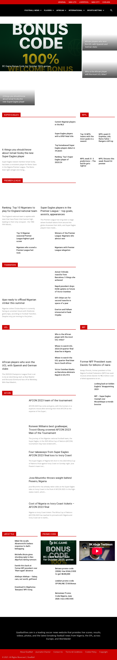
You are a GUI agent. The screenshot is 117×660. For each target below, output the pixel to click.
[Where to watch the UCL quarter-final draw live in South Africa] (47, 361)
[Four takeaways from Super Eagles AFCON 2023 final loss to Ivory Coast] (14, 461)
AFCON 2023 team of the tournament (50, 400)
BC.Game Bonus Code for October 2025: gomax (58, 558)
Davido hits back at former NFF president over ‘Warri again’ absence (26, 568)
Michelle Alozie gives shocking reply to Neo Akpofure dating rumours (25, 557)
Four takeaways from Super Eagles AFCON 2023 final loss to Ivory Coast (50, 453)
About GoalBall (26, 652)
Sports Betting (94, 10)
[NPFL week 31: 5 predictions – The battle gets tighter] (88, 151)
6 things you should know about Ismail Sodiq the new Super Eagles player (18, 153)
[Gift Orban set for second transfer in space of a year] (47, 301)
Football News (32, 10)
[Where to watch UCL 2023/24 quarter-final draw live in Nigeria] (47, 349)
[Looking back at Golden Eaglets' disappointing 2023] (86, 387)
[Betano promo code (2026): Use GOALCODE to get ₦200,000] (47, 572)
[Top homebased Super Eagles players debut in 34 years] (47, 149)
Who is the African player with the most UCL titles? (64, 337)
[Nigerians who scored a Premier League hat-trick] (8, 251)
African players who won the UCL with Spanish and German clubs (19, 365)
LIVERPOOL (84, 2)
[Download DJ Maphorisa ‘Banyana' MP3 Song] (7, 590)
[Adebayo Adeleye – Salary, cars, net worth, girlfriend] (7, 579)
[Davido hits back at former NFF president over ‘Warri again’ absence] (7, 568)
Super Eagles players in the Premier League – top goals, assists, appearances (57, 211)
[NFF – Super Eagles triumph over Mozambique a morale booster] (86, 400)
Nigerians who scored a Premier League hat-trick (26, 250)
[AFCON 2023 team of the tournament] (14, 409)
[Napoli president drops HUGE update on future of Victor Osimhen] (47, 289)
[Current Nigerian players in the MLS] (47, 125)
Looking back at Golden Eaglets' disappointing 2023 (104, 386)
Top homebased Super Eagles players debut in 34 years (65, 148)
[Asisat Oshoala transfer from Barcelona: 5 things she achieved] (47, 275)
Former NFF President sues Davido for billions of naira (95, 363)
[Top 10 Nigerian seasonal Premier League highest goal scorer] (8, 236)
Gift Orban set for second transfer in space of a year (63, 300)
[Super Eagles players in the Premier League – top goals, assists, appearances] (58, 196)
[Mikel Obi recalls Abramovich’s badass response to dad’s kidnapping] (7, 544)
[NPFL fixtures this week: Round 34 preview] (107, 151)
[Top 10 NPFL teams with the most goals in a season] (88, 127)
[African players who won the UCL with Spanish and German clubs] (99, 37)
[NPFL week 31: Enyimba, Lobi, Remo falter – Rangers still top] (107, 127)
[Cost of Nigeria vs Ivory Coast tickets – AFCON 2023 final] (14, 513)
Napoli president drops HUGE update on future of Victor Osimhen (65, 289)
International (75, 10)
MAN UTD (72, 2)
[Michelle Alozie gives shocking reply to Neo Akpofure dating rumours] (7, 557)
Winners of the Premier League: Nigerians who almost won (65, 236)
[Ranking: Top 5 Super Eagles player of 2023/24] (47, 160)
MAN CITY (95, 2)
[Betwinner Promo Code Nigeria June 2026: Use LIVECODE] (47, 597)
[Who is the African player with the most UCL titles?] (99, 64)
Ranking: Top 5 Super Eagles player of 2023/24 (64, 159)
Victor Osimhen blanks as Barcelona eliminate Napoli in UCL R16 (65, 372)
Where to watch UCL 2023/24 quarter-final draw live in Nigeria (64, 349)
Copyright (103, 652)
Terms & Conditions (74, 652)
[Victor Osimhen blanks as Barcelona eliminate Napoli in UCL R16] (47, 373)
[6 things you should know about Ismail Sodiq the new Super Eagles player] (17, 92)
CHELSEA (106, 2)
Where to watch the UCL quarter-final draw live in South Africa (64, 360)
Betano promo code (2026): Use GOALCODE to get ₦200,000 (65, 571)
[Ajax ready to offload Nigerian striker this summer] (19, 284)
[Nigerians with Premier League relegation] (47, 251)
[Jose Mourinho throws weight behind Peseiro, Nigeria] (14, 487)
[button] (111, 10)
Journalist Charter (43, 652)
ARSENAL (62, 2)
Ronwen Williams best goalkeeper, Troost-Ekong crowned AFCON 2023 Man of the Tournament (50, 429)
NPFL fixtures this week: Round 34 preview (106, 161)
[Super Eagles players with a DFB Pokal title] (47, 137)
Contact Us (58, 652)
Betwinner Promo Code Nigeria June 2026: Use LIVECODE (64, 596)
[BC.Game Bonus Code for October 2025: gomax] (41, 47)
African (60, 10)
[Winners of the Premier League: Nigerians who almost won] (47, 236)
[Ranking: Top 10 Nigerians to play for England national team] (19, 196)
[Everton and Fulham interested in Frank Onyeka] (47, 313)
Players (48, 10)
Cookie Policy (90, 652)
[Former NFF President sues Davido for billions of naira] (97, 346)
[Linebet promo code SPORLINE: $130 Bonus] (47, 584)
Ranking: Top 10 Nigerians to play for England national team (19, 209)
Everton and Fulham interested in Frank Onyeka (63, 312)
